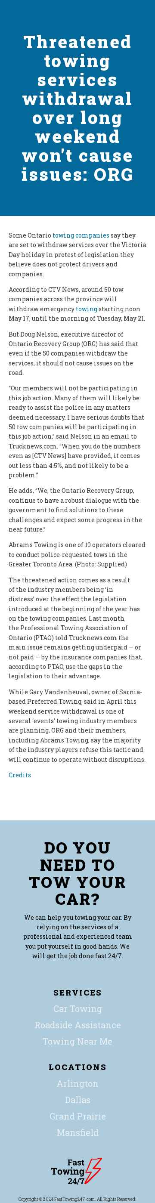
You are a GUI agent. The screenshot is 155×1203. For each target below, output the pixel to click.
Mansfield (78, 1132)
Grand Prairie (78, 1116)
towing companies (81, 235)
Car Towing (77, 1008)
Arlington (77, 1083)
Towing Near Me (77, 1041)
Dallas (77, 1099)
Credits (20, 775)
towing (86, 309)
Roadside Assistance (77, 1025)
